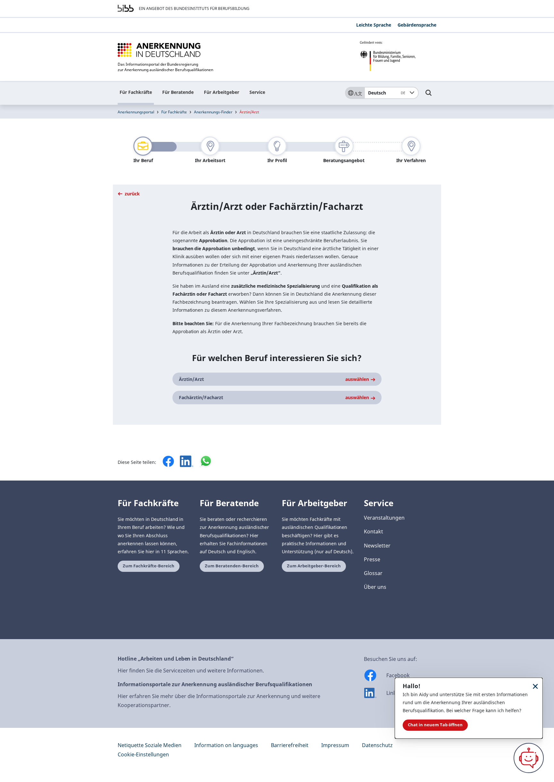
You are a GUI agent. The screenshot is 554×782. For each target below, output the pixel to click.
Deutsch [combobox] (386, 93)
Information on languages (226, 745)
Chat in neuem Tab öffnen (435, 725)
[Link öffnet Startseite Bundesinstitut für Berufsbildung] (126, 8)
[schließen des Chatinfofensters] (535, 686)
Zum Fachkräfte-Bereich (148, 566)
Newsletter (377, 545)
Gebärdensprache (417, 25)
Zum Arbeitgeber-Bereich (314, 566)
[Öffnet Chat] (529, 758)
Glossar (373, 573)
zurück (131, 194)
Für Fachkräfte (136, 92)
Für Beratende (178, 92)
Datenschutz (377, 745)
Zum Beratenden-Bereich (232, 566)
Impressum (335, 745)
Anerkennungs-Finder (213, 112)
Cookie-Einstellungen (143, 754)
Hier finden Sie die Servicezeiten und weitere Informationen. (191, 670)
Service (257, 92)
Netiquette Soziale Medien (149, 745)
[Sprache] (354, 93)
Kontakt (373, 531)
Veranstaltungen (384, 517)
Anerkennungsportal (136, 112)
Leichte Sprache (373, 25)
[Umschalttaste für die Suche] (428, 96)
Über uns (375, 586)
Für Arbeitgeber (221, 92)
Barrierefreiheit (289, 745)
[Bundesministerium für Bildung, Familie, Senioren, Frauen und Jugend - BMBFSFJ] (398, 56)
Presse (372, 559)
